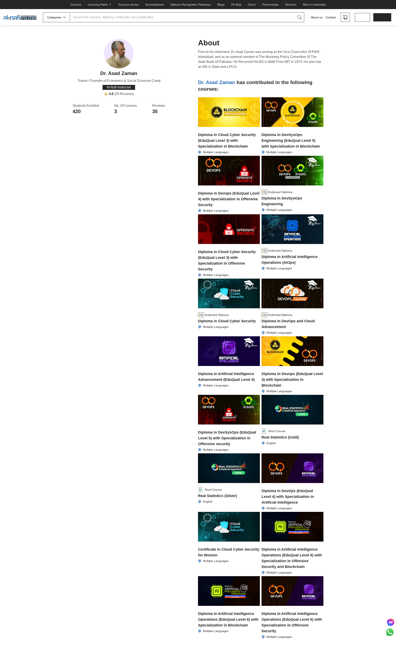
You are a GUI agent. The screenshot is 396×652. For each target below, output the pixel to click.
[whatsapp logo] (389, 632)
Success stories (128, 4)
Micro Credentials (314, 4)
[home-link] (19, 17)
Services (290, 4)
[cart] (345, 17)
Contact (331, 17)
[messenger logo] (390, 622)
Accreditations (154, 4)
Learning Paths (98, 4)
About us (316, 17)
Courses (75, 4)
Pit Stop (236, 4)
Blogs (221, 4)
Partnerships (270, 4)
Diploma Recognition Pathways (190, 4)
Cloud (252, 4)
